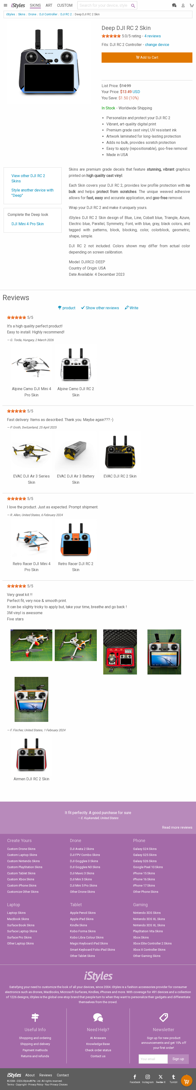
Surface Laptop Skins (22, 931)
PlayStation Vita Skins (148, 931)
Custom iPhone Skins (21, 885)
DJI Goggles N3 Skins (85, 867)
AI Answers (98, 1038)
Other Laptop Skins (20, 943)
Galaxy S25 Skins (145, 855)
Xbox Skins (141, 937)
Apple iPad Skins (81, 919)
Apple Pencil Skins (83, 913)
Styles (18, 5)
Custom (64, 5)
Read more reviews (177, 827)
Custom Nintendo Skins (23, 861)
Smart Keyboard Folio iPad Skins (92, 949)
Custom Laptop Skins (22, 855)
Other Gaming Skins (146, 956)
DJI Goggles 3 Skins (84, 861)
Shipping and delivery (35, 1044)
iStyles (10, 14)
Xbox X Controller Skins (149, 949)
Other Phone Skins (145, 891)
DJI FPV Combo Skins (85, 855)
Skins (35, 5)
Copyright (21, 1084)
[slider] (111, 36)
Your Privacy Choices (56, 1084)
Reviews (45, 1075)
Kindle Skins (78, 925)
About (30, 1075)
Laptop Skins (16, 913)
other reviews (102, 308)
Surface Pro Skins (19, 937)
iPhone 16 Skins (144, 879)
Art (49, 5)
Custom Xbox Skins (20, 879)
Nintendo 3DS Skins (147, 913)
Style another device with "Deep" (32, 193)
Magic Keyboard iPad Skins (89, 943)
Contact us (98, 1056)
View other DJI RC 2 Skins (28, 178)
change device (157, 44)
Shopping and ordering (35, 1038)
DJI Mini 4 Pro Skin (27, 224)
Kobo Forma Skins (83, 931)
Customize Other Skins (22, 891)
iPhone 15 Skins (144, 873)
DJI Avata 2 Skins (82, 849)
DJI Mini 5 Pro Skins (83, 885)
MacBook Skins (18, 919)
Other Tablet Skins (82, 956)
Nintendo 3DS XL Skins (149, 919)
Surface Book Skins (20, 925)
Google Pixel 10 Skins (148, 867)
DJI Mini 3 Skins (81, 879)
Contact (63, 1075)
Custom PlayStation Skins (24, 867)
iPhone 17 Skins (144, 885)
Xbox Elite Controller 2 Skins (152, 943)
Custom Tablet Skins (21, 873)
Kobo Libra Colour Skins (86, 937)
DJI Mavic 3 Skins (82, 873)
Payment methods (35, 1050)
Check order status (98, 1050)
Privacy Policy (35, 1084)
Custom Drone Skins (21, 849)
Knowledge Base (98, 1044)
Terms (10, 1084)
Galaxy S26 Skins (145, 861)
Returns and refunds (35, 1056)
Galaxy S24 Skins (145, 849)
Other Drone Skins (82, 891)
